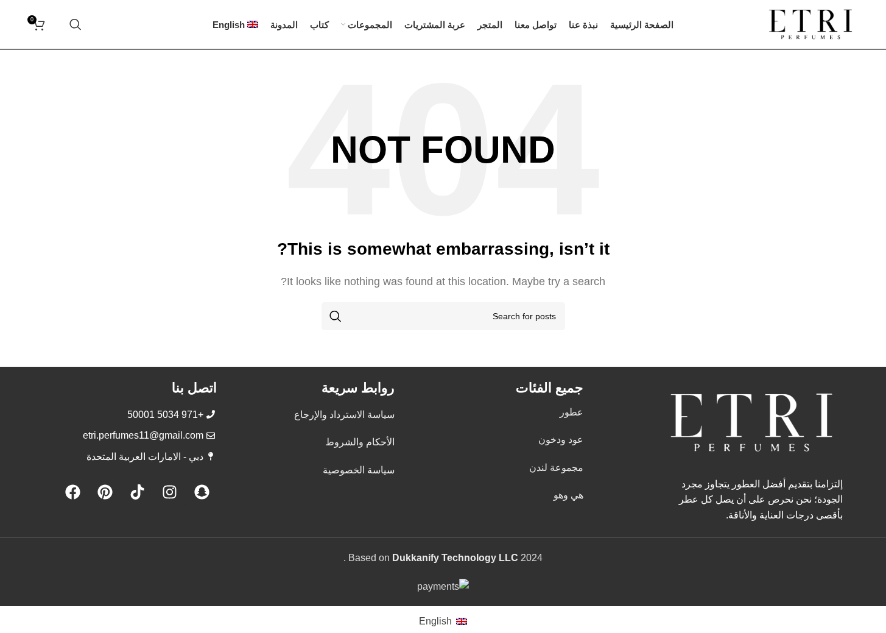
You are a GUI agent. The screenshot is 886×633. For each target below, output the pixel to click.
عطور (571, 412)
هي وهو (568, 495)
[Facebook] (72, 491)
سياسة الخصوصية (359, 470)
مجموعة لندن (556, 467)
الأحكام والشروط (360, 442)
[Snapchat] (201, 491)
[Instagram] (169, 491)
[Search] (75, 24)
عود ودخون (560, 439)
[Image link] (751, 422)
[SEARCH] (336, 316)
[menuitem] (236, 24)
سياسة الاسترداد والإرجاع (344, 414)
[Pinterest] (105, 491)
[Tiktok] (137, 491)
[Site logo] (810, 23)
